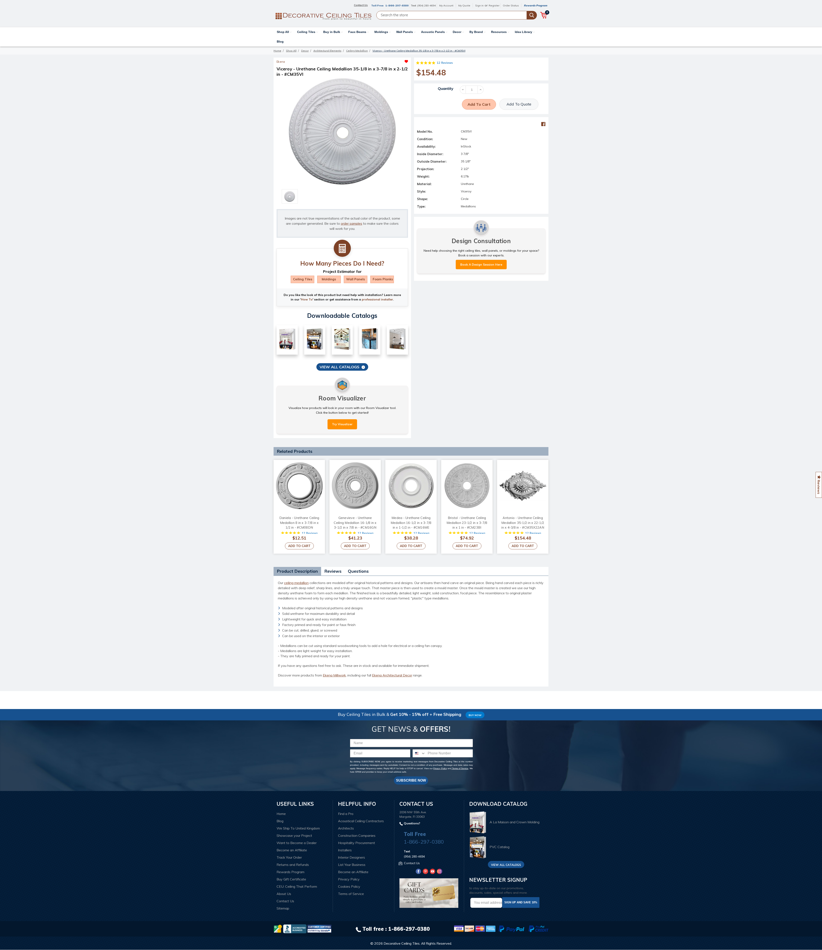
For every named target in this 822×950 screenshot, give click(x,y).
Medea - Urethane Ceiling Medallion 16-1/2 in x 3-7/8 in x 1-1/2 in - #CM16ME (411, 522)
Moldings (381, 32)
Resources (499, 32)
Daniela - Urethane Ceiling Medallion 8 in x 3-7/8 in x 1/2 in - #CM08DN (299, 522)
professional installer (377, 299)
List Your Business (351, 864)
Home (281, 814)
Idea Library (524, 32)
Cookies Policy (349, 886)
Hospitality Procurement (356, 843)
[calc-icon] (342, 248)
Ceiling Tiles (306, 32)
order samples (351, 223)
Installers (345, 850)
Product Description (297, 571)
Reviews (332, 571)
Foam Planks (383, 279)
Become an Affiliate (292, 850)
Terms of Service (459, 768)
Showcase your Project (294, 835)
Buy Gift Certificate (291, 879)
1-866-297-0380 (397, 5)
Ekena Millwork (334, 675)
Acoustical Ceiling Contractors (361, 821)
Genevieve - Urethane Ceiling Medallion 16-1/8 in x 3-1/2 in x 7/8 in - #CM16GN (355, 522)
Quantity (445, 88)
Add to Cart (299, 546)
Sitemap (283, 908)
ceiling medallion (296, 583)
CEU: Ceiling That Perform (297, 886)
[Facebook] (543, 124)
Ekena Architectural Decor (392, 675)
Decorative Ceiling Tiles (402, 943)
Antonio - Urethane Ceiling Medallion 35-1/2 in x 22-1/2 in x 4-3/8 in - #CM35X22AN (522, 522)
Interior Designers (351, 857)
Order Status (511, 5)
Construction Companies (356, 835)
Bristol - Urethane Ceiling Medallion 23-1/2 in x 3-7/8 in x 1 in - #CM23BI (467, 522)
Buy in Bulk (332, 32)
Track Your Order (289, 857)
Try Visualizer (342, 424)
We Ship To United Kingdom (298, 828)
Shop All (283, 32)
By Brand (476, 32)
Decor (457, 32)
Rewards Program (535, 5)
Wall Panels (405, 32)
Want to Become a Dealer (297, 843)
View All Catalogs (339, 366)
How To (307, 299)
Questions (358, 571)
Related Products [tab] (294, 451)
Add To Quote (518, 104)
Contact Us (285, 901)
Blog (280, 41)
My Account (446, 5)
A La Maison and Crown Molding (514, 822)
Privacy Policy (440, 768)
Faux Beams (357, 32)
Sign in (479, 5)
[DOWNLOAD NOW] (295, 928)
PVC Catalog (499, 847)
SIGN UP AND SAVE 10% (520, 902)
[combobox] (419, 753)
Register (494, 5)
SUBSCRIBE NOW (411, 780)
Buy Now (475, 715)
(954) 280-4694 (426, 5)
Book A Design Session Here (481, 264)
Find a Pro (345, 814)
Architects (346, 828)
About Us (284, 894)
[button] (375, 60)
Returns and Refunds (293, 864)
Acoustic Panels (433, 32)
